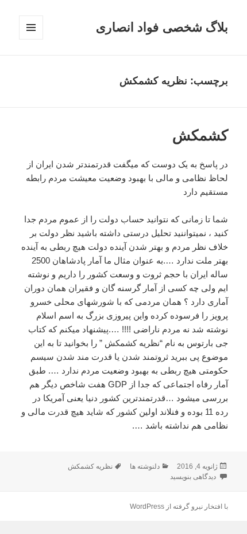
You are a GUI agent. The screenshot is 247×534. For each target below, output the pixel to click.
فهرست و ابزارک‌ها (31, 39)
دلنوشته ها (145, 466)
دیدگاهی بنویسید (194, 477)
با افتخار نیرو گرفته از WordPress (179, 506)
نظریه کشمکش (90, 466)
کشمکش (200, 135)
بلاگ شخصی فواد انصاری (162, 27)
